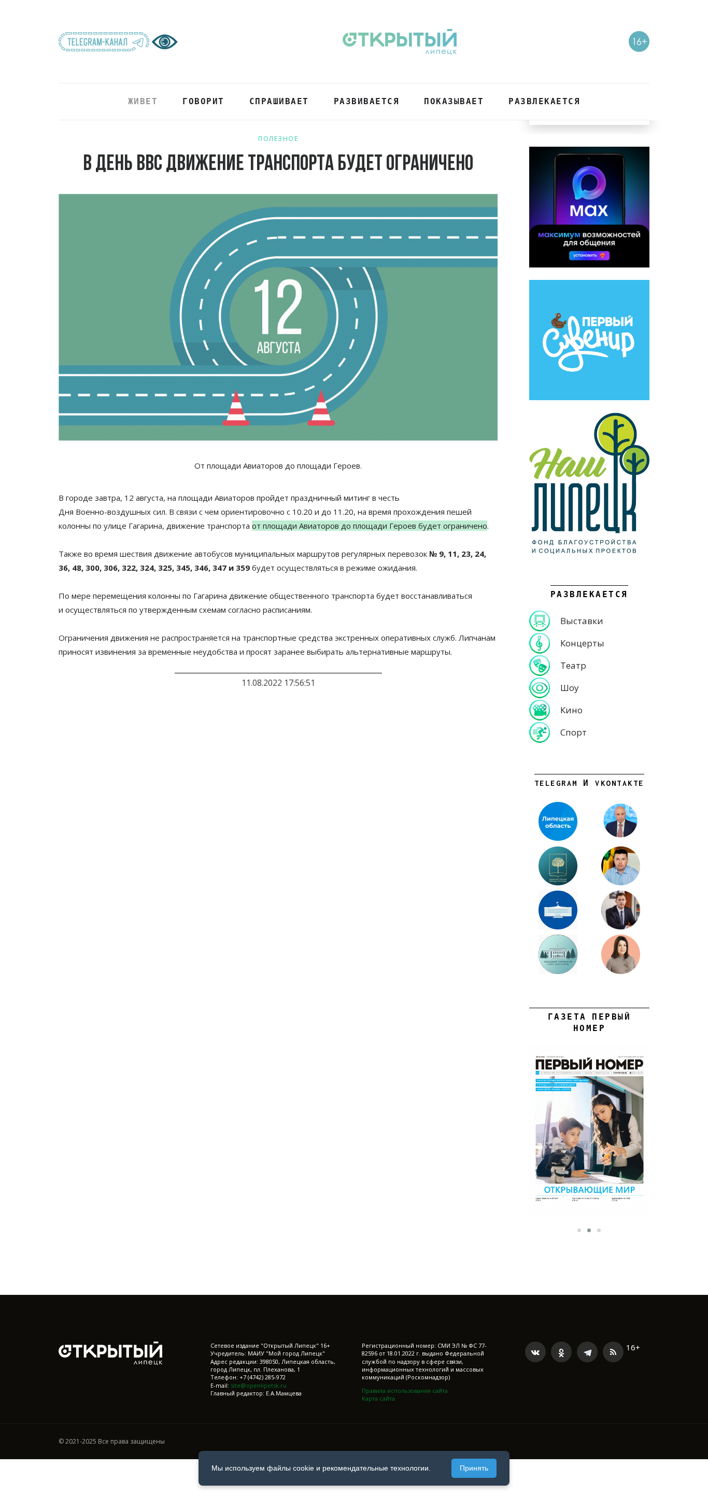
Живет (143, 101)
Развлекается (544, 101)
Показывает (454, 101)
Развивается (367, 101)
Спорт (573, 732)
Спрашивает (279, 101)
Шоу (569, 688)
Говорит (203, 101)
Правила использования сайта (405, 1390)
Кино (571, 710)
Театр (573, 665)
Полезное (278, 138)
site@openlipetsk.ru (259, 1385)
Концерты (582, 643)
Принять (474, 1468)
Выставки (581, 621)
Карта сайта (378, 1398)
